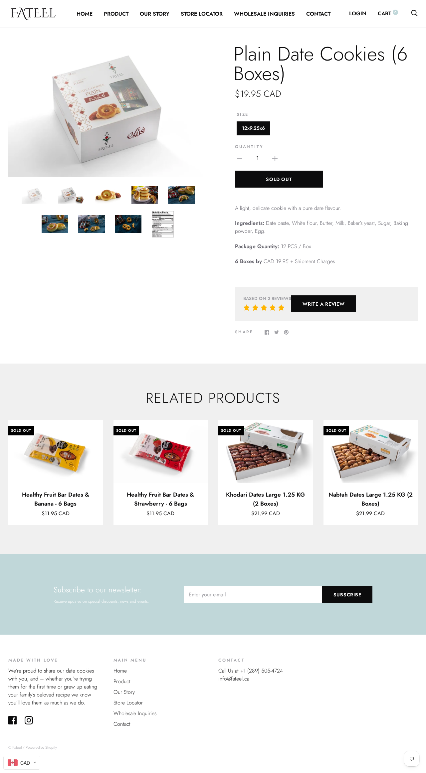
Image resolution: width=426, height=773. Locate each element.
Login (357, 13)
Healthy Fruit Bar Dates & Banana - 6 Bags (55, 499)
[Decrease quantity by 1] (239, 158)
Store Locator (202, 14)
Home (85, 14)
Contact (318, 14)
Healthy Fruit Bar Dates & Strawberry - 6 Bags (160, 499)
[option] (108, 110)
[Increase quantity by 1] (275, 158)
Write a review (324, 304)
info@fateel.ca (233, 679)
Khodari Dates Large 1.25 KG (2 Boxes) (265, 499)
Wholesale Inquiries (264, 14)
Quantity (249, 147)
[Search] (414, 13)
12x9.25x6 (253, 128)
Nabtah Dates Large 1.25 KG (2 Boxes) (370, 499)
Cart (387, 13)
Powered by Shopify (41, 747)
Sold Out (279, 179)
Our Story (154, 14)
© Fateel (15, 747)
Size (243, 114)
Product (116, 14)
